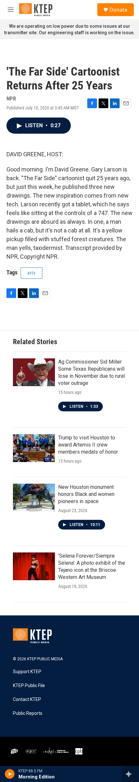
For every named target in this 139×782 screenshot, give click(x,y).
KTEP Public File (29, 685)
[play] (10, 774)
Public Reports (27, 713)
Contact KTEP (27, 699)
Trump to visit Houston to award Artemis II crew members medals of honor (88, 445)
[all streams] (130, 774)
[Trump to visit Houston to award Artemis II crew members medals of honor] (34, 448)
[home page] (35, 9)
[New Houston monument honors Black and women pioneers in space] (34, 497)
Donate (118, 10)
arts (31, 272)
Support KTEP (27, 671)
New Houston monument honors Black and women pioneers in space (86, 494)
